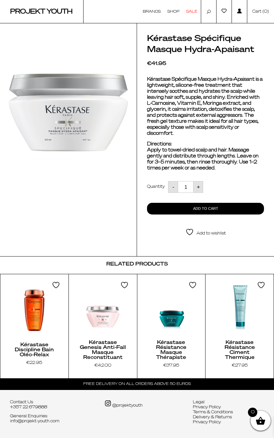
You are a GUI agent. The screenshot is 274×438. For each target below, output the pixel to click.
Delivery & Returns (212, 417)
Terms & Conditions (213, 412)
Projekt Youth (41, 11)
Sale (191, 11)
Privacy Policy (207, 407)
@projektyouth (127, 406)
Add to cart (205, 208)
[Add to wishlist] (57, 285)
